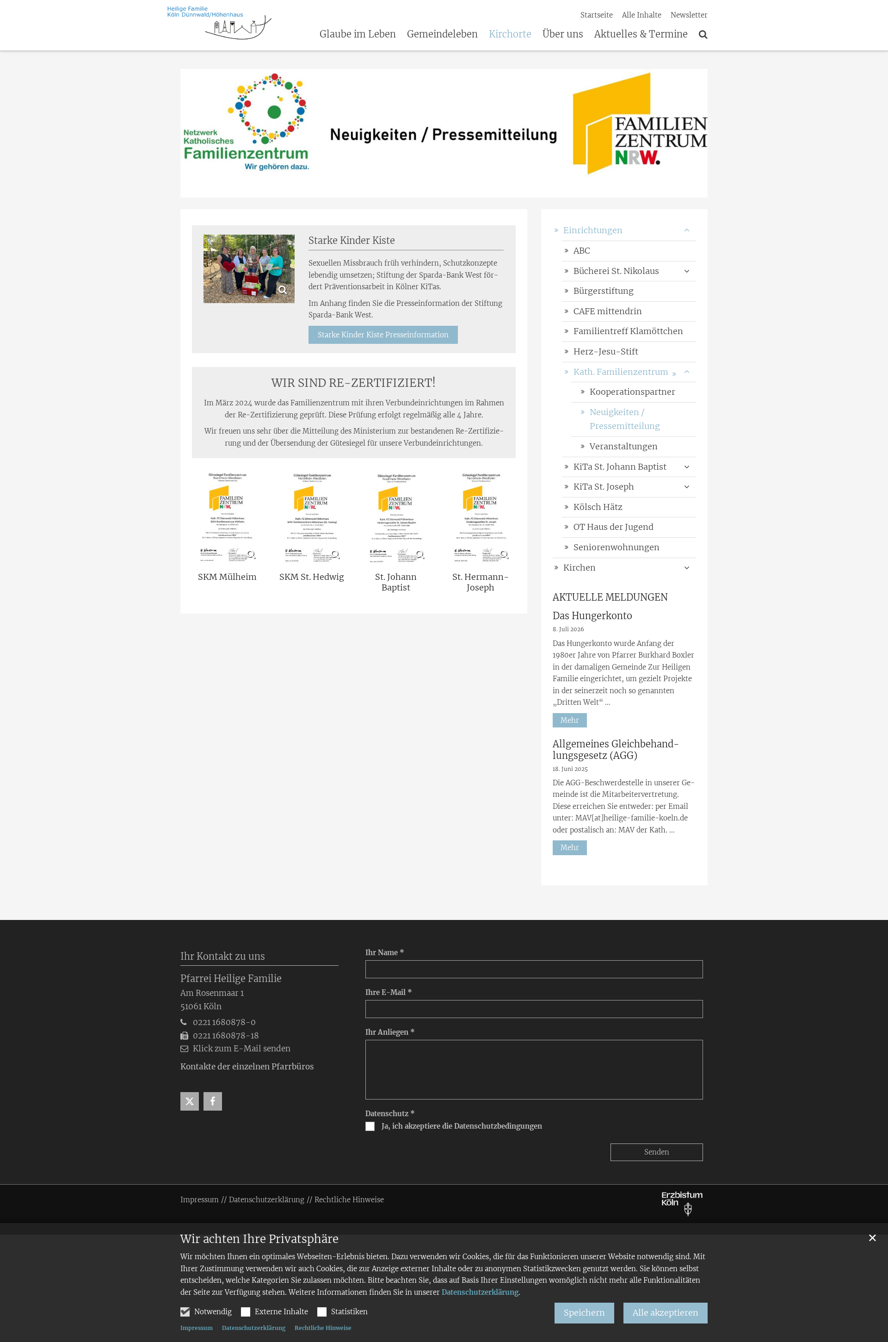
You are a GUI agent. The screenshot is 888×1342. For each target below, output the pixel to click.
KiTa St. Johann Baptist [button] (620, 466)
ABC (582, 250)
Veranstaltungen (624, 446)
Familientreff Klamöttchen (628, 331)
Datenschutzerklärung (480, 1292)
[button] (687, 372)
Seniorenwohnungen (617, 547)
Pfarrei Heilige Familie (231, 978)
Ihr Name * (384, 952)
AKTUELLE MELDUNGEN (610, 597)
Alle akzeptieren (665, 1312)
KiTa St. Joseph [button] (604, 486)
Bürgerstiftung (604, 291)
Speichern (584, 1312)
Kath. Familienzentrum (621, 372)
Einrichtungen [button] (593, 230)
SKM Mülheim (227, 577)
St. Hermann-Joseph (480, 582)
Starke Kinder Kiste (351, 240)
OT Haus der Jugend (614, 527)
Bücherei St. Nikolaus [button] (616, 271)
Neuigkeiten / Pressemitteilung (625, 419)
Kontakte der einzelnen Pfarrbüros (247, 1067)
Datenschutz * (390, 1113)
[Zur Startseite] (219, 23)
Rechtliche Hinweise (323, 1327)
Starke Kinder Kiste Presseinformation (383, 334)
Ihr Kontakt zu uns (222, 956)
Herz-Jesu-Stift (606, 351)
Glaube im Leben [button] (358, 35)
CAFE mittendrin (608, 311)
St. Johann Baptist (396, 582)
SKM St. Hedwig (311, 577)
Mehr (570, 720)
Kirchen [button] (579, 567)
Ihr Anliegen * (390, 1032)
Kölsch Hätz (598, 507)
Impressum (196, 1327)
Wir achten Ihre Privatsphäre (259, 1239)
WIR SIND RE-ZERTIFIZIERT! (353, 383)
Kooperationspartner (632, 391)
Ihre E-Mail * (388, 992)
